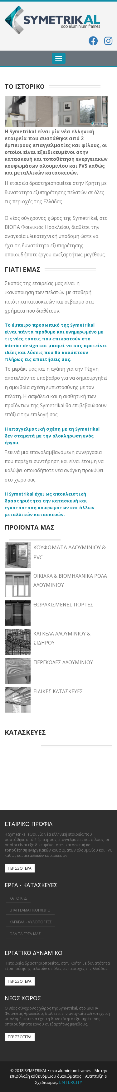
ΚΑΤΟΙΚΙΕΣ (18, 898)
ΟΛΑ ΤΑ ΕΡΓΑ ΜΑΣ (25, 933)
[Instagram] (108, 42)
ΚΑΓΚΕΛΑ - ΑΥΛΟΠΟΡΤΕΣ (30, 921)
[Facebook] (93, 42)
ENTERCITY (70, 1082)
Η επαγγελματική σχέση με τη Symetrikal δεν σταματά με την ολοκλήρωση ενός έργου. (52, 436)
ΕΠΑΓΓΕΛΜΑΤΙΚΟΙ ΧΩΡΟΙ (30, 909)
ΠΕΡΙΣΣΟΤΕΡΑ (20, 868)
